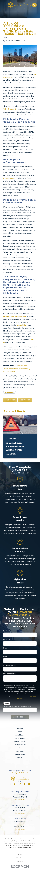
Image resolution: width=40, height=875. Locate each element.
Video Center (20, 751)
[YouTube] (29, 784)
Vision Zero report (9, 109)
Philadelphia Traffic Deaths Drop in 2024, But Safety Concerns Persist (16, 369)
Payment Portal (20, 754)
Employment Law (20, 745)
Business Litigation (20, 741)
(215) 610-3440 (20, 772)
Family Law (20, 748)
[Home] (19, 5)
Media (20, 732)
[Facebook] (25, 784)
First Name (6, 631)
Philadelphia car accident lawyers (15, 316)
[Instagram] (20, 784)
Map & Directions (20, 799)
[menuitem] (20, 854)
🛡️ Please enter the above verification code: (17, 706)
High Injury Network (10, 178)
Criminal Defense (20, 735)
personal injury (22, 325)
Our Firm (20, 728)
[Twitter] (10, 784)
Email (5, 656)
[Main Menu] (5, 5)
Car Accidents (9, 392)
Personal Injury (20, 738)
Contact (20, 757)
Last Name (6, 639)
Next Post (25, 400)
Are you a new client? (9, 665)
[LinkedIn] (15, 784)
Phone (5, 648)
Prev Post (10, 400)
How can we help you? (10, 674)
